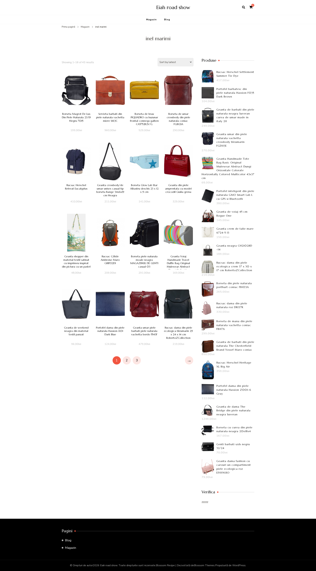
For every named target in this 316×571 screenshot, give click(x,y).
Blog (167, 19)
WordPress (239, 565)
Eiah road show (173, 7)
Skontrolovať (76, 95)
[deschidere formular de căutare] (243, 7)
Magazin (151, 19)
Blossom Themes (204, 565)
